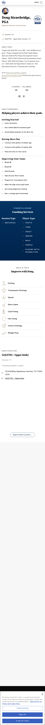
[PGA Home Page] (4, 2)
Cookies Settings (22, 708)
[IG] (19, 96)
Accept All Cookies (22, 721)
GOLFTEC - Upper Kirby (14, 378)
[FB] (23, 96)
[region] (22, 708)
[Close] (42, 694)
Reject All (22, 715)
